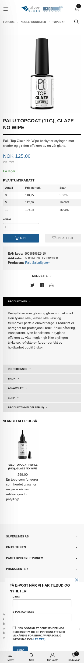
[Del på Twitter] (32, 285)
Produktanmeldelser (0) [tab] (26, 407)
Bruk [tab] (11, 378)
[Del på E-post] (51, 285)
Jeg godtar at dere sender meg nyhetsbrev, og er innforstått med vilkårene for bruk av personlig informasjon (39, 634)
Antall (8, 219)
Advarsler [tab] (16, 388)
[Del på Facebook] (42, 285)
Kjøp (23, 238)
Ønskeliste (65, 238)
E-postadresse (23, 611)
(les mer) (39, 639)
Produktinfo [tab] (17, 301)
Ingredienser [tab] (17, 369)
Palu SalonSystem (37, 262)
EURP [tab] (11, 397)
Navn (16, 597)
